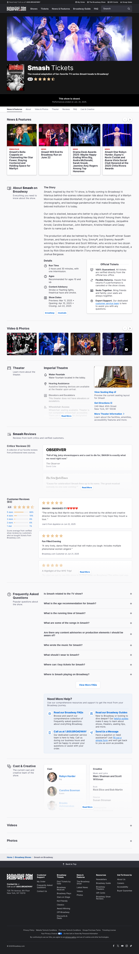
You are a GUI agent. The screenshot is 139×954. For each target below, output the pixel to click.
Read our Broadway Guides (111, 712)
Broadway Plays (64, 893)
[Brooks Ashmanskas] (52, 805)
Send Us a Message (107, 731)
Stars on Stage (63, 897)
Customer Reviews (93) (18, 500)
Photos (80, 895)
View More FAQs (88, 684)
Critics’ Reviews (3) (18, 446)
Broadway (49, 313)
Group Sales (127, 2)
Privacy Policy (28, 930)
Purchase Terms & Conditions (70, 930)
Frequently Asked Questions (45, 886)
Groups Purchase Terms (92, 930)
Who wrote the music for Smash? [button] (63, 645)
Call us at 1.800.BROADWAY (70, 731)
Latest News (82, 887)
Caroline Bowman (69, 790)
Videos (80, 891)
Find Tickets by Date (64, 882)
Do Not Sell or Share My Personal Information (81, 933)
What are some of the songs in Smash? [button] (66, 623)
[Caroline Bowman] (52, 791)
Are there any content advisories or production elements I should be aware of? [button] (83, 634)
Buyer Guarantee (124, 890)
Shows (33, 9)
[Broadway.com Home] (16, 9)
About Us (121, 879)
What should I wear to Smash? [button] (61, 655)
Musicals (62, 313)
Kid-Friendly (62, 901)
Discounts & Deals (62, 917)
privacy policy (70, 937)
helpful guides (121, 718)
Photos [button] (12, 840)
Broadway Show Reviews (103, 897)
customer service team (107, 303)
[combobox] (116, 8)
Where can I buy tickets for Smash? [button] (64, 664)
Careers (120, 883)
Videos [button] (12, 825)
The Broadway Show (97, 2)
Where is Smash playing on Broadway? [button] (66, 674)
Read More (66, 416)
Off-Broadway (63, 912)
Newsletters (101, 879)
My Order (81, 2)
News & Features (61, 9)
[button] (130, 119)
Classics (60, 904)
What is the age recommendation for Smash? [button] (70, 603)
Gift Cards (114, 2)
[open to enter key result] (129, 8)
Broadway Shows (23, 857)
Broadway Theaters (100, 888)
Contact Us (12, 884)
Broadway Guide (82, 9)
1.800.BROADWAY (24, 2)
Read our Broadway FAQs (68, 712)
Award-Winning (63, 908)
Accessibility (122, 887)
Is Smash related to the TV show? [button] (63, 593)
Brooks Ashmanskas (66, 805)
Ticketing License (109, 930)
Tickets (45, 9)
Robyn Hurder (67, 776)
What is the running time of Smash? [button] (65, 613)
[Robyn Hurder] (52, 777)
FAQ (96, 9)
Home (9, 857)
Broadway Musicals (61, 888)
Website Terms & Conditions (46, 930)
